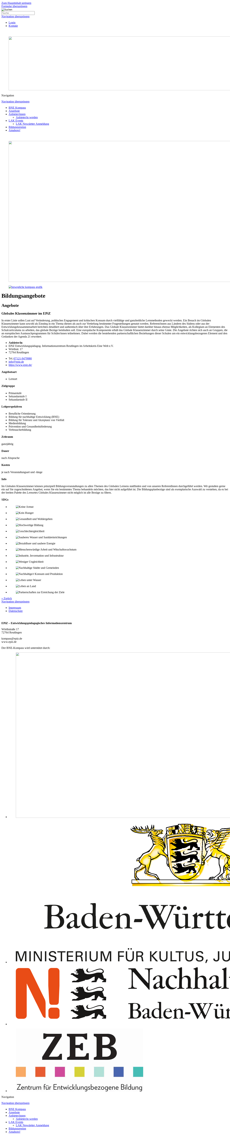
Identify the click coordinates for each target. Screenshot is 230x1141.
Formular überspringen (14, 6)
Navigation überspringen (15, 16)
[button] (115, 95)
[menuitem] (12, 22)
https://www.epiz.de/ (20, 364)
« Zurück (6, 598)
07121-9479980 (23, 358)
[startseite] (115, 215)
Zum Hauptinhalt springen (16, 2)
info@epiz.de (16, 361)
